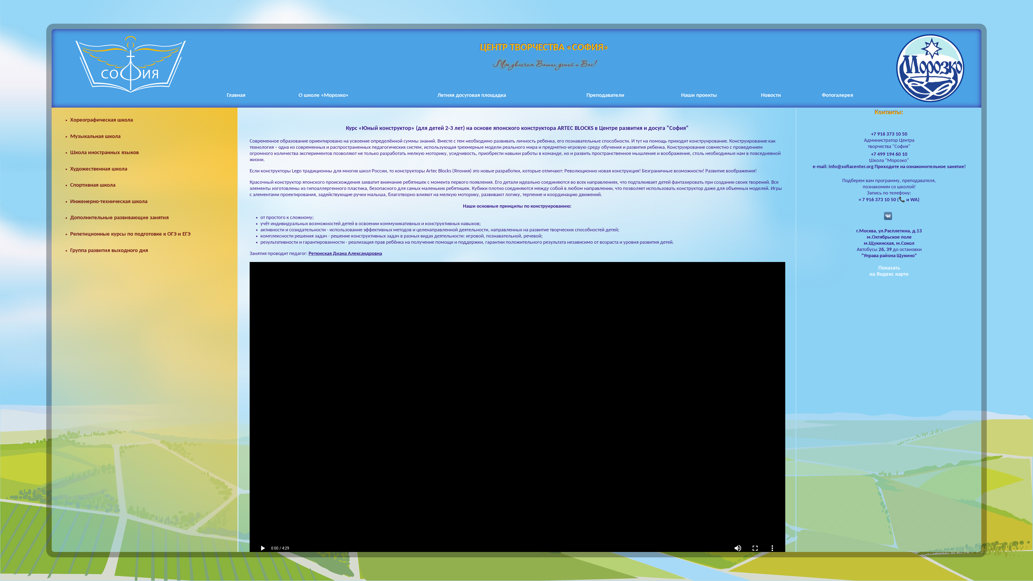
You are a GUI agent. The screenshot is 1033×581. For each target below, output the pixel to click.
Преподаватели (605, 95)
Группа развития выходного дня (109, 250)
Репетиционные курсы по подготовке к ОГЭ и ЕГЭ (130, 234)
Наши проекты (699, 95)
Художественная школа (98, 169)
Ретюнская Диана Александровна (345, 253)
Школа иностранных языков (104, 152)
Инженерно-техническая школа (108, 201)
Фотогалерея (837, 95)
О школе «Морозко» (324, 95)
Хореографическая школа (101, 120)
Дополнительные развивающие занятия (119, 218)
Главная (236, 95)
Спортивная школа (92, 185)
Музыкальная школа (95, 136)
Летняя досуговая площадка (471, 95)
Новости (771, 95)
